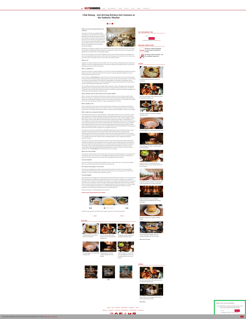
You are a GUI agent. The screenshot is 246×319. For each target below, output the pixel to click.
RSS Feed (117, 310)
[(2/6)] (108, 201)
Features (118, 307)
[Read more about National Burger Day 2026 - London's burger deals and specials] (108, 246)
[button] (105, 23)
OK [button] (242, 316)
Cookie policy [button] (47, 316)
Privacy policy (133, 310)
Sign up (237, 310)
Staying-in (131, 307)
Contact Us (111, 310)
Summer (139, 8)
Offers (120, 8)
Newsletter (146, 8)
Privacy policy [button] (54, 316)
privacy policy (157, 40)
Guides (126, 8)
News (113, 307)
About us (105, 310)
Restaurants (124, 307)
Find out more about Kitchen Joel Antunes (93, 192)
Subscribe (151, 38)
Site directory (124, 310)
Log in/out (141, 310)
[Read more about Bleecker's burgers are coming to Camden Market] (151, 210)
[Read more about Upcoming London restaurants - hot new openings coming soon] (142, 56)
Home (104, 8)
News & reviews (111, 8)
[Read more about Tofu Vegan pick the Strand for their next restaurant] (90, 228)
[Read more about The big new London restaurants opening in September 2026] (125, 228)
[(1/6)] (95, 201)
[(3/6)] (121, 201)
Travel (132, 8)
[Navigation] (82, 8)
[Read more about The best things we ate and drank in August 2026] (90, 246)
